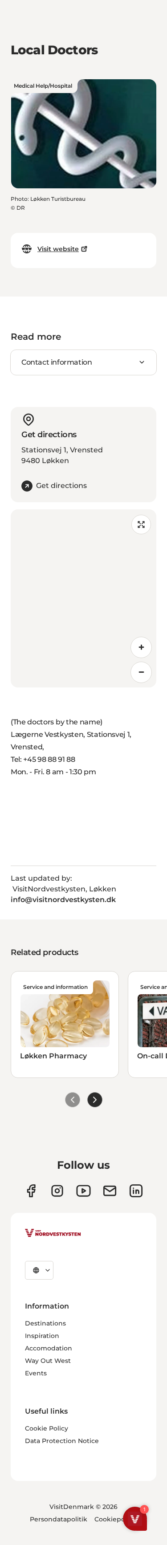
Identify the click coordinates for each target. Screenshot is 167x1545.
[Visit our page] (31, 1191)
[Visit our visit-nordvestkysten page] (136, 1191)
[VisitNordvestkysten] (53, 1233)
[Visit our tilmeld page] (110, 1191)
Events (36, 1373)
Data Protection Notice (62, 1441)
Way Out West (48, 1361)
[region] (83, 598)
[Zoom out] (141, 672)
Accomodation (48, 1348)
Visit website (58, 249)
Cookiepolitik (115, 1519)
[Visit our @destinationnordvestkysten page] (83, 1191)
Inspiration (42, 1336)
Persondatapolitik (58, 1519)
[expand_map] (141, 524)
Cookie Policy (46, 1428)
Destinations (45, 1323)
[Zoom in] (141, 647)
